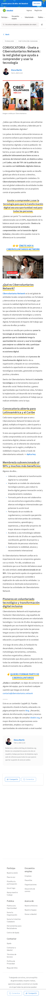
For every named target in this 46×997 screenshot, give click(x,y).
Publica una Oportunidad (12, 906)
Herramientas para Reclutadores (14, 927)
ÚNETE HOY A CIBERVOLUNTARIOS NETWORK (23, 247)
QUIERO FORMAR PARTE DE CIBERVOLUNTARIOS (24, 676)
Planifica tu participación (12, 882)
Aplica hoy (31, 454)
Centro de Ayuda (13, 932)
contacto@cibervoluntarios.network (18, 693)
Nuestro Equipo (31, 910)
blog (27, 710)
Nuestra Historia (31, 905)
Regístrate (38, 10)
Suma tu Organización (12, 913)
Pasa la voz (11, 877)
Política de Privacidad (11, 962)
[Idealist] (8, 10)
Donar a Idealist (31, 914)
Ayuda (9, 943)
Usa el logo (11, 888)
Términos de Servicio (11, 955)
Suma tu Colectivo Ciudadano (14, 920)
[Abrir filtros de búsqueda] (42, 25)
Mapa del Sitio (12, 968)
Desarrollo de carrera (30, 890)
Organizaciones (31, 884)
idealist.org (35, 717)
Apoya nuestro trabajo (12, 893)
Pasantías (28, 880)
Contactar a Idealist (11, 948)
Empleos (28, 876)
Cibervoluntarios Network (14, 293)
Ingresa (29, 10)
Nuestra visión (12, 873)
